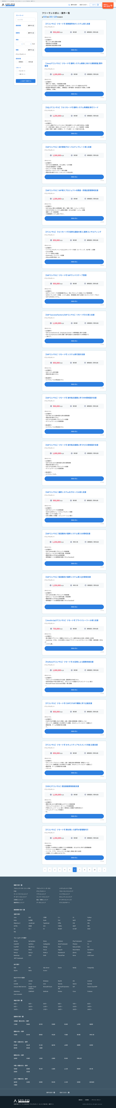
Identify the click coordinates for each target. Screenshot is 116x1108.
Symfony (31, 944)
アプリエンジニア (41, 894)
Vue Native (90, 949)
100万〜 (31, 1006)
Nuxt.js (31, 952)
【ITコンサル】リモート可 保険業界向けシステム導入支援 (67, 24)
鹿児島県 (92, 1082)
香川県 (91, 1068)
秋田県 (66, 1024)
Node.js (45, 952)
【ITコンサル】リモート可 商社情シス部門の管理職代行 (66, 830)
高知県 (28, 1071)
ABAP (74, 926)
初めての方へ (83, 4)
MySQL (75, 967)
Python (89, 917)
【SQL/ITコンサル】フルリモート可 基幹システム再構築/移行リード (71, 107)
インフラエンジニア (64, 894)
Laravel (89, 941)
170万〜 (45, 1009)
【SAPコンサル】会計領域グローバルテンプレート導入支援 (68, 147)
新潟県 (15, 1045)
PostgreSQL (90, 967)
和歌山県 (79, 1058)
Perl (59, 920)
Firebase (89, 991)
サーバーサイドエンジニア (21, 894)
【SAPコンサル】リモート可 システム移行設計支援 (65, 354)
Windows (45, 981)
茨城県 (15, 1034)
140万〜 (89, 1006)
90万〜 (16, 1006)
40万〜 (30, 1003)
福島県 (91, 1024)
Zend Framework (63, 944)
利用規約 (87, 1099)
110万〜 (45, 1006)
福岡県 (15, 1082)
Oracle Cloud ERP (92, 986)
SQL (15, 931)
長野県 (78, 1045)
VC (44, 928)
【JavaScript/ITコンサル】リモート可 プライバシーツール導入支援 (71, 620)
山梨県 (66, 1045)
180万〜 (60, 1009)
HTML (59, 923)
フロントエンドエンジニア (66, 891)
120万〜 (60, 1006)
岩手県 (41, 1024)
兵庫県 (53, 1058)
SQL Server (46, 967)
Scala (44, 920)
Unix (44, 983)
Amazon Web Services (20, 986)
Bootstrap (16, 955)
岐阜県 (91, 1045)
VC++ (30, 928)
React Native (76, 949)
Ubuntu (60, 983)
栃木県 (28, 1034)
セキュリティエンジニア (65, 896)
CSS (74, 923)
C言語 (44, 917)
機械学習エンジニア (19, 902)
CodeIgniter (46, 944)
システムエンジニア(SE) (65, 888)
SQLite (16, 970)
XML (88, 923)
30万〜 (16, 1003)
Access (45, 970)
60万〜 (60, 1003)
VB (14, 928)
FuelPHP (16, 946)
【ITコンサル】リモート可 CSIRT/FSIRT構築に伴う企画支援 (68, 703)
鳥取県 (15, 1068)
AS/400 (31, 981)
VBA (88, 926)
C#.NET (75, 928)
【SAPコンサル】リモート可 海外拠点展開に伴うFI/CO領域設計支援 (71, 445)
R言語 (30, 926)
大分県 (66, 1082)
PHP (30, 917)
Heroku (60, 991)
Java (15, 917)
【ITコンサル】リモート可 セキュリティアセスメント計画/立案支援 (71, 745)
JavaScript (32, 923)
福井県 (53, 1045)
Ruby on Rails (76, 946)
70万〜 (74, 1003)
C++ (59, 917)
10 (94, 869)
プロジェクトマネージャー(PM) (22, 888)
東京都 (78, 1034)
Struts (45, 941)
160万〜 (31, 1009)
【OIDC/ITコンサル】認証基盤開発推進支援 (62, 786)
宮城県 (53, 1024)
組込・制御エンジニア (42, 899)
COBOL (60, 926)
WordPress (32, 946)
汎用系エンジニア (18, 899)
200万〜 (89, 1009)
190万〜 (75, 1009)
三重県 (41, 1048)
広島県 (53, 1068)
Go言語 (30, 920)
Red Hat (89, 983)
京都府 (28, 1058)
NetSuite (45, 991)
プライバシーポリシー (96, 1099)
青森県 (28, 1024)
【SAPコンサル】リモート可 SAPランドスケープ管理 (65, 275)
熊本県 (53, 1082)
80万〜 (89, 1003)
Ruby (15, 920)
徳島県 (78, 1068)
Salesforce (17, 991)
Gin (88, 946)
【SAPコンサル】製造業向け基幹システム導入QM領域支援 (68, 577)
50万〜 (45, 1003)
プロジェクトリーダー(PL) (44, 888)
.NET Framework (18, 958)
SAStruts (60, 941)
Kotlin (89, 920)
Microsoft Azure (47, 986)
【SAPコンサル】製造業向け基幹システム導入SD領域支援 (67, 533)
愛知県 (28, 1048)
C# (73, 917)
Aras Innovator (18, 994)
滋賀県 (15, 1058)
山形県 (78, 1024)
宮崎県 (78, 1082)
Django (45, 946)
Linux (30, 983)
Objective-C (17, 923)
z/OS (15, 981)
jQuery (74, 952)
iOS (74, 981)
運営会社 (80, 1099)
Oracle (60, 967)
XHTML (16, 926)
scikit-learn (90, 955)
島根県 (28, 1068)
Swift (74, 920)
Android (89, 981)
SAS (44, 926)
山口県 (66, 1068)
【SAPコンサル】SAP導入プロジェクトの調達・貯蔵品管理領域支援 (71, 190)
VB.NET (60, 928)
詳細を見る (74, 50)
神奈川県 (92, 1034)
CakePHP (16, 944)
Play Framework (77, 941)
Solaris (75, 983)
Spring (16, 941)
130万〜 (75, 1006)
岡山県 (41, 1068)
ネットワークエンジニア (43, 896)
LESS (30, 955)
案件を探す (74, 4)
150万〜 (16, 1009)
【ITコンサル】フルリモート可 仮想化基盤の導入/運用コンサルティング (73, 232)
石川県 (41, 1045)
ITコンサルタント (41, 891)
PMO (15, 891)
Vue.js (45, 949)
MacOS (60, 981)
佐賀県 (28, 1082)
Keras (74, 955)
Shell (88, 928)
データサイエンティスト (65, 899)
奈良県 (66, 1058)
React (30, 949)
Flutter (89, 952)
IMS (30, 967)
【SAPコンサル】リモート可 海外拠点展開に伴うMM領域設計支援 (71, 398)
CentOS (16, 983)
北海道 (15, 1024)
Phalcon (75, 944)
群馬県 (41, 1034)
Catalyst (16, 949)
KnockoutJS (61, 952)
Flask (59, 946)
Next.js (16, 952)
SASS (44, 955)
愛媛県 (15, 1071)
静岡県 (15, 1048)
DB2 (15, 967)
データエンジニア (41, 902)
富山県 (28, 1045)
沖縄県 (15, 1084)
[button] (58, 885)
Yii (88, 944)
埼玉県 (53, 1034)
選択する (30, 25)
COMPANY (31, 991)
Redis (30, 970)
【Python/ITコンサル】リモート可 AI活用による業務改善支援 (69, 662)
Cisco (74, 991)
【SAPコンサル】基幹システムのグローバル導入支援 (65, 492)
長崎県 (41, 1082)
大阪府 (41, 1058)
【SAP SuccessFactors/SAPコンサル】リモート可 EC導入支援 (69, 315)
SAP (74, 986)
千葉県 (66, 1034)
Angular (60, 949)
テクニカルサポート (64, 902)
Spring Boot (32, 941)
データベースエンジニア (20, 896)
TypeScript (46, 923)
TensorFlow (61, 955)
